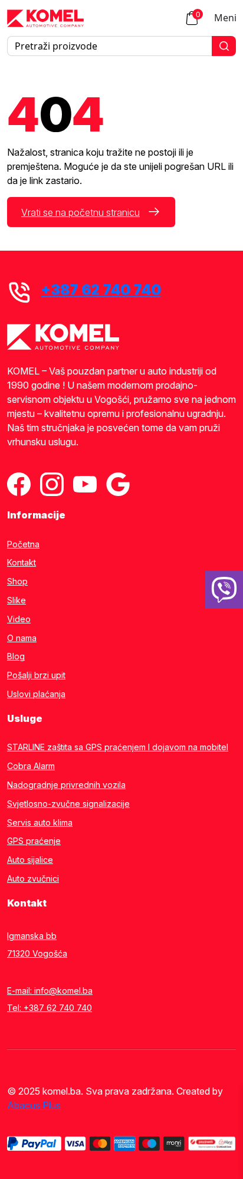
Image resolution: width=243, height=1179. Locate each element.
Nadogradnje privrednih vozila (66, 785)
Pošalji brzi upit (36, 675)
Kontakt (21, 562)
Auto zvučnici (33, 879)
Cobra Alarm (31, 766)
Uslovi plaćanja (36, 694)
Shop (17, 581)
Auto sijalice (30, 860)
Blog (16, 656)
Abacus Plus (34, 1105)
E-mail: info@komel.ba (50, 991)
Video (19, 619)
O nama (22, 638)
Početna (23, 544)
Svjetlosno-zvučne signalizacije (68, 804)
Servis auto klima (40, 822)
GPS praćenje (34, 841)
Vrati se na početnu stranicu (80, 212)
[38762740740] (224, 590)
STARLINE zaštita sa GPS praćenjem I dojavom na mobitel (117, 747)
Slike (16, 600)
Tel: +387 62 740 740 (49, 1008)
